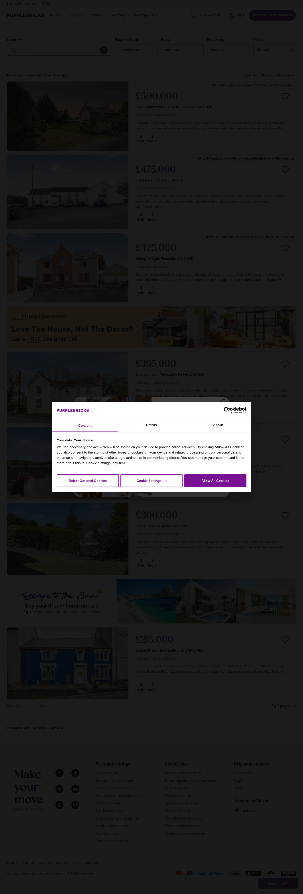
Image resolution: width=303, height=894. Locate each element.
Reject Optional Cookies (88, 480)
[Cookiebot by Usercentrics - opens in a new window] (227, 410)
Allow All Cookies (215, 480)
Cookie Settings (149, 480)
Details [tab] (151, 425)
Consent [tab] (85, 425)
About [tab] (218, 425)
